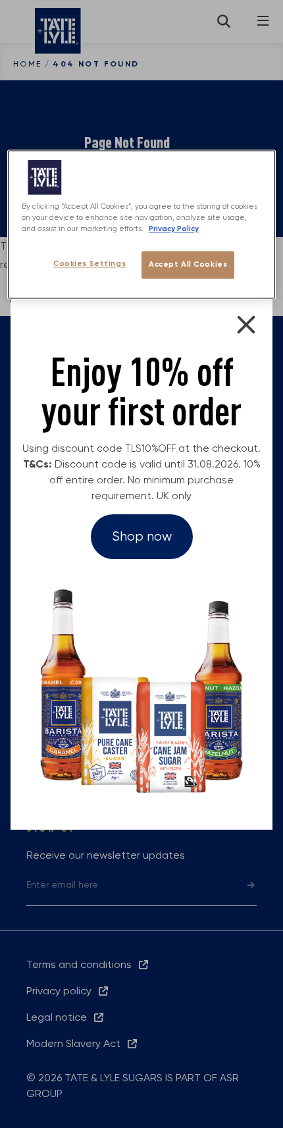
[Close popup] (246, 324)
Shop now (142, 536)
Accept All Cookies (188, 264)
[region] (141, 224)
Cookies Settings (89, 264)
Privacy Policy (174, 229)
